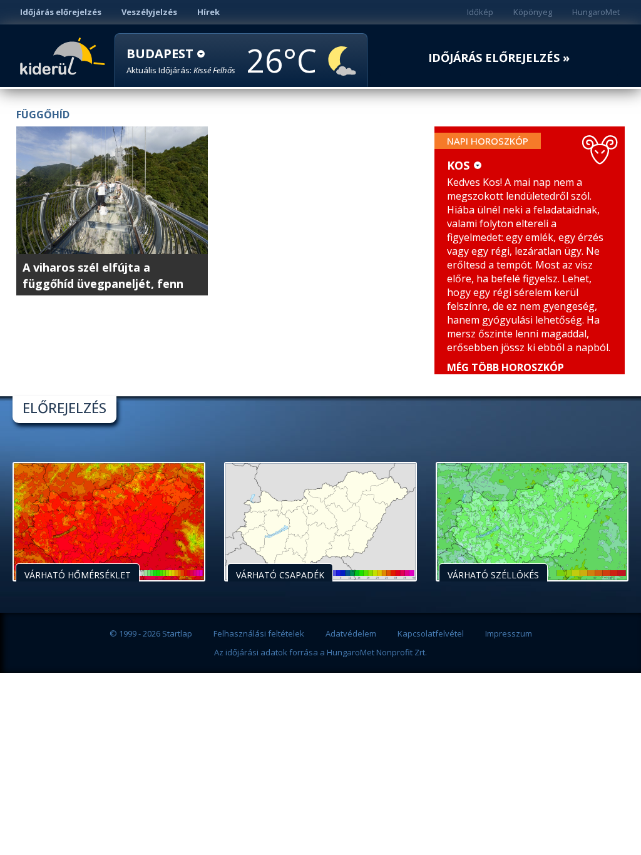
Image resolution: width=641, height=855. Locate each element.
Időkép (480, 12)
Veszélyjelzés (149, 12)
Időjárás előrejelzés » (499, 58)
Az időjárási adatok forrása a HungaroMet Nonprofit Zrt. (320, 652)
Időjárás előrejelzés (60, 12)
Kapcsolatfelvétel (430, 633)
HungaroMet (596, 12)
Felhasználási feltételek (258, 633)
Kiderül (65, 55)
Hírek (208, 12)
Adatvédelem (351, 633)
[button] (181, 61)
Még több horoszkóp (505, 367)
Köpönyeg (532, 12)
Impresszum (508, 633)
